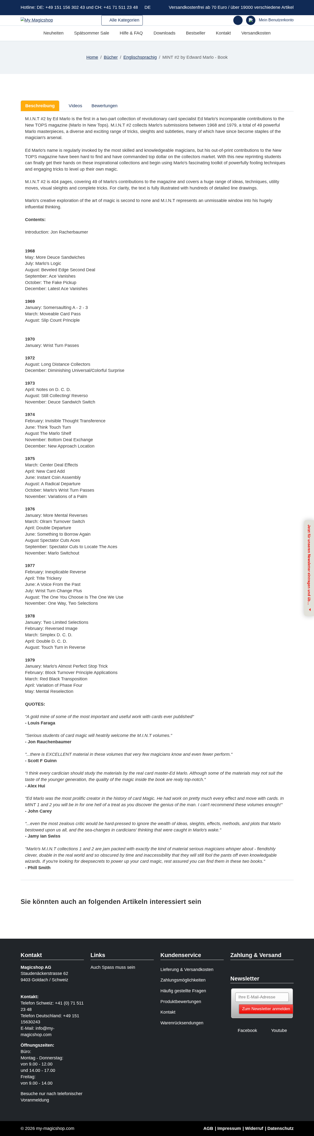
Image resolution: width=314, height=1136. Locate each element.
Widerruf (254, 1128)
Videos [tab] (74, 105)
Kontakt (223, 33)
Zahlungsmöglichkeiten (183, 980)
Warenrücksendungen (181, 1022)
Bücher (111, 57)
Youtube (279, 1030)
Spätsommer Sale (91, 33)
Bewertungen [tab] (105, 105)
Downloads (164, 33)
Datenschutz (280, 1128)
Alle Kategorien (123, 20)
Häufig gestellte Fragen (183, 990)
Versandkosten (256, 33)
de (148, 7)
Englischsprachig (140, 57)
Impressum (229, 1128)
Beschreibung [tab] (40, 105)
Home (92, 57)
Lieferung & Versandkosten (186, 969)
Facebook (247, 1030)
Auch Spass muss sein (113, 967)
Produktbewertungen (180, 1001)
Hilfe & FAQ (131, 33)
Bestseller (195, 33)
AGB (208, 1128)
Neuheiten (53, 33)
